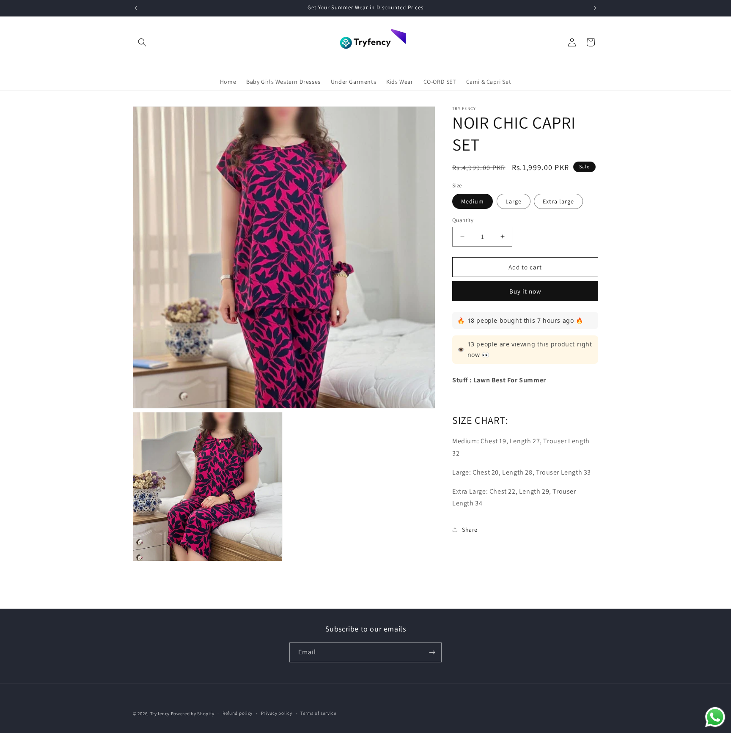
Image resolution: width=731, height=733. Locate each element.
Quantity (462, 219)
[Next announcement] (595, 8)
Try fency (160, 714)
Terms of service (318, 713)
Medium (472, 201)
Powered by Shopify (192, 714)
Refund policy (238, 713)
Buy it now (525, 291)
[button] (142, 42)
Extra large (558, 201)
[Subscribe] (432, 652)
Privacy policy (276, 713)
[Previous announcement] (135, 8)
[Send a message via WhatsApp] (715, 717)
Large (514, 201)
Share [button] (470, 529)
